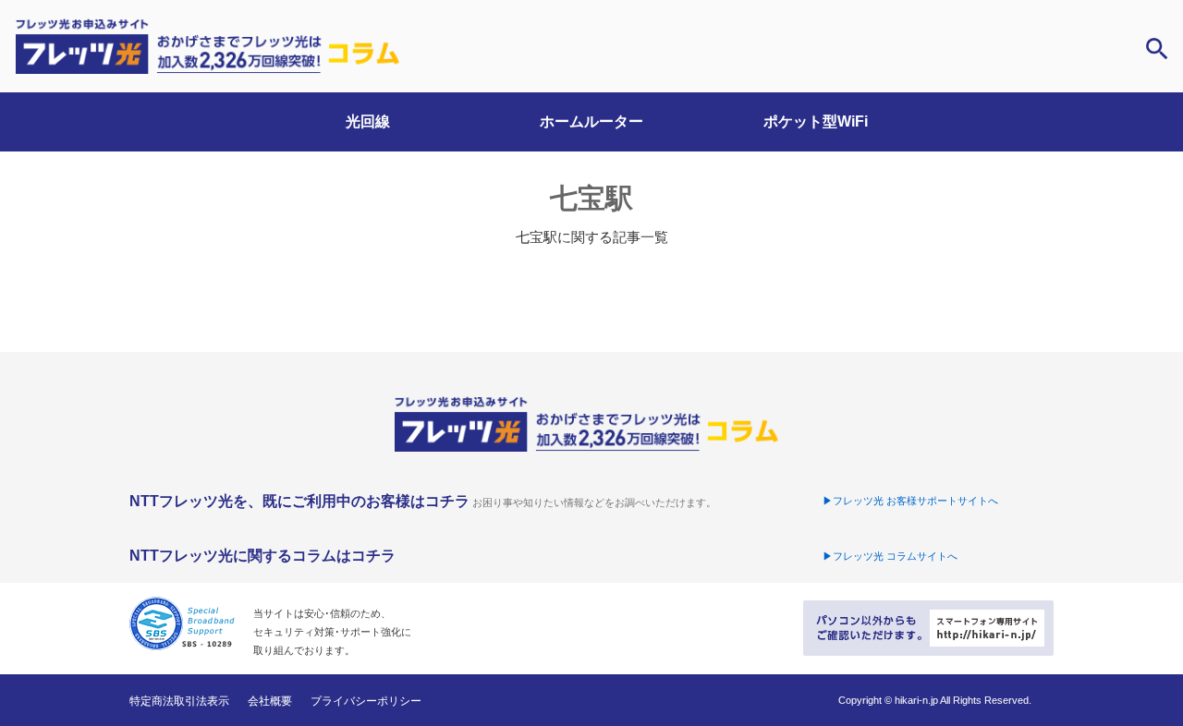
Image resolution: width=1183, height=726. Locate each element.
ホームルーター (591, 121)
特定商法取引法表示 (179, 701)
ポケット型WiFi (815, 121)
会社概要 (270, 701)
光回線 (368, 121)
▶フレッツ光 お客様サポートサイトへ (910, 500)
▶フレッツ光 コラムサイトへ (890, 556)
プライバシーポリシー (366, 701)
